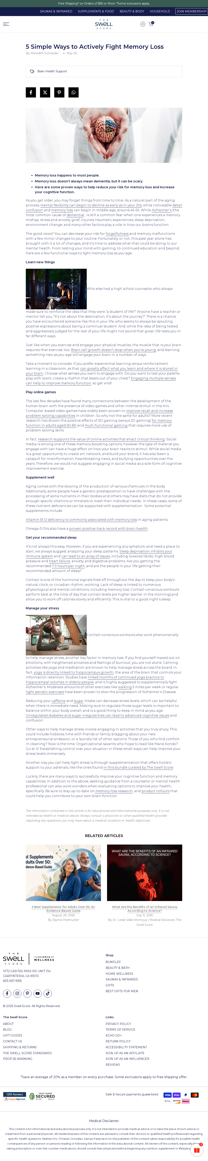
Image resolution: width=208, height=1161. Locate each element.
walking (125, 687)
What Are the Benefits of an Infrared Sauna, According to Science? (145, 909)
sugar (78, 701)
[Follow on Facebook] (7, 994)
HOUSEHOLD (160, 11)
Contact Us (12, 1041)
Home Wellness (119, 974)
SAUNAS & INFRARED (56, 11)
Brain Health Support (52, 71)
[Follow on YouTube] (38, 994)
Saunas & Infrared (122, 979)
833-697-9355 (12, 981)
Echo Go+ (114, 1035)
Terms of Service (120, 1029)
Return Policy (118, 1041)
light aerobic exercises (45, 692)
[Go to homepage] (34, 24)
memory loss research (114, 791)
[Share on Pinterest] (59, 92)
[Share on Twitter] (45, 92)
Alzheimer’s (161, 210)
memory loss (62, 210)
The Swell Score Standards (27, 1053)
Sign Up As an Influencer (127, 1059)
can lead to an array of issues (85, 556)
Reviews (113, 1065)
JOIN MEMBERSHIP (192, 11)
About (8, 1024)
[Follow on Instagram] (17, 994)
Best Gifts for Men (122, 991)
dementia (75, 215)
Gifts (110, 985)
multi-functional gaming (106, 425)
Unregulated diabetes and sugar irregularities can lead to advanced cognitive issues (97, 715)
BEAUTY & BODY (132, 11)
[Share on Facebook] (31, 92)
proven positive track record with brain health (108, 529)
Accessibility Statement (126, 1047)
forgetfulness (117, 234)
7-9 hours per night (68, 566)
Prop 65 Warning (17, 1059)
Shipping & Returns (20, 1047)
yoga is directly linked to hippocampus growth (74, 672)
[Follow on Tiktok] (48, 994)
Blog (7, 1029)
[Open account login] (142, 24)
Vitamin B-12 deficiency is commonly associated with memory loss (81, 520)
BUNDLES (113, 962)
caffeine (58, 701)
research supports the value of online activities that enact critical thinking (101, 439)
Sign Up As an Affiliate (125, 1053)
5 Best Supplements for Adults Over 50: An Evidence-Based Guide (63, 909)
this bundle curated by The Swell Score (140, 767)
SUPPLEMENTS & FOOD (96, 11)
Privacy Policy (118, 1024)
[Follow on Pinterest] (27, 994)
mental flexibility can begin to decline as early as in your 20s (91, 205)
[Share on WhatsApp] (73, 92)
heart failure (59, 561)
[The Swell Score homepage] (104, 24)
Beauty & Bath (118, 968)
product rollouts (155, 791)
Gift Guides (12, 1035)
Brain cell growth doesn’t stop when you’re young (113, 350)
